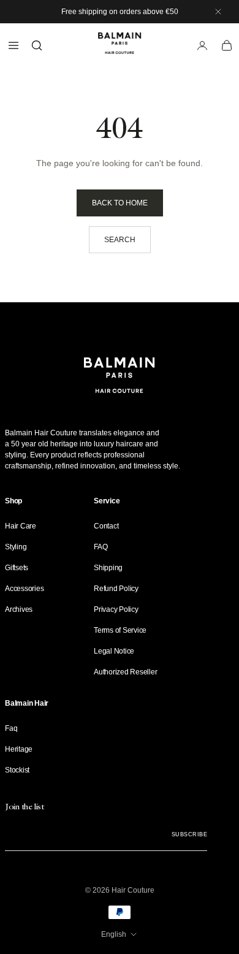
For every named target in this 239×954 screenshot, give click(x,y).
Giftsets (16, 567)
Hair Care (20, 526)
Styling (15, 547)
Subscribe (189, 834)
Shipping (108, 567)
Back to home (120, 203)
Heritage (18, 749)
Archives (18, 609)
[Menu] (13, 45)
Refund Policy (116, 588)
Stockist (17, 770)
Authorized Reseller (125, 672)
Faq (11, 728)
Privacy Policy (116, 609)
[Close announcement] (218, 12)
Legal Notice (114, 651)
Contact (106, 526)
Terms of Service (120, 630)
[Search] (36, 45)
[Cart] (226, 45)
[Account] (202, 45)
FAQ (100, 547)
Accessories (24, 588)
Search (119, 239)
